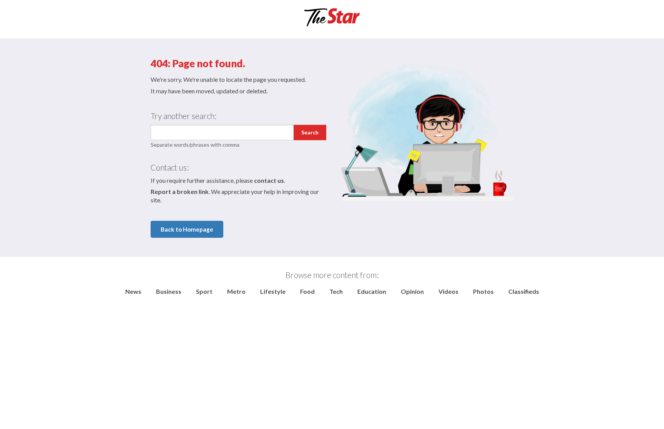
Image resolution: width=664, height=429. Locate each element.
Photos (483, 291)
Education (371, 291)
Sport (204, 291)
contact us (269, 180)
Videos (448, 291)
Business (168, 291)
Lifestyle (273, 291)
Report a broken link (180, 191)
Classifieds (523, 291)
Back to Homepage (187, 229)
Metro (236, 291)
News (133, 291)
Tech (336, 291)
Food (307, 291)
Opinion (412, 291)
